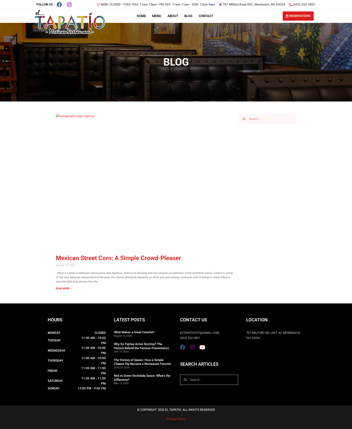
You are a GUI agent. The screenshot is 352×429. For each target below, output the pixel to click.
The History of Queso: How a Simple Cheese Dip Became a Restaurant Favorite (142, 362)
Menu (156, 16)
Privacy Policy (176, 419)
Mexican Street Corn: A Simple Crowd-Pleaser (118, 258)
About (172, 16)
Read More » (64, 288)
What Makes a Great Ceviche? (134, 332)
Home (141, 16)
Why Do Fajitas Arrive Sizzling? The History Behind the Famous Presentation (141, 346)
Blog (188, 16)
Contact (206, 16)
